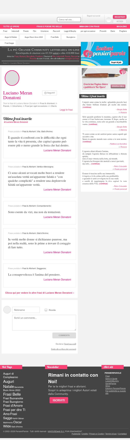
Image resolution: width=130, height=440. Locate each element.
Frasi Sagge (9, 43)
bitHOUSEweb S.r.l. (56, 431)
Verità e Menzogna (45, 166)
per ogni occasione (88, 31)
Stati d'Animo (46, 131)
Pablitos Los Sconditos (118, 144)
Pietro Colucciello (120, 166)
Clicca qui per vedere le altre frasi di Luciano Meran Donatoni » (39, 292)
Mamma (124, 130)
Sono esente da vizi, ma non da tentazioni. (34, 212)
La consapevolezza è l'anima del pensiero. (34, 274)
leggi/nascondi (70, 344)
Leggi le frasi (66, 109)
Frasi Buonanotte (13, 398)
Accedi (120, 21)
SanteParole (110, 383)
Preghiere (123, 31)
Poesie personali (120, 169)
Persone (123, 112)
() (104, 104)
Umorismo (45, 31)
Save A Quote (111, 378)
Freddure (39, 56)
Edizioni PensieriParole (115, 388)
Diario (112, 31)
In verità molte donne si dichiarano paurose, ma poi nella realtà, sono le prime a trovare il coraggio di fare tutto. (39, 243)
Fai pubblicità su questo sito (115, 392)
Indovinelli (15, 31)
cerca (71, 19)
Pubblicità (76, 433)
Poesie (26, 31)
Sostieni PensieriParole (104, 54)
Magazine (122, 26)
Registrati (120, 17)
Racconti (56, 31)
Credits (85, 433)
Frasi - (21, 18)
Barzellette (30, 56)
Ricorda (52, 310)
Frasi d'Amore (13, 405)
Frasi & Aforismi (47, 103)
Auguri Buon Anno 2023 (34, 37)
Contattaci (122, 433)
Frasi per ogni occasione (36, 106)
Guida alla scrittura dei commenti (63, 349)
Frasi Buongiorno (13, 402)
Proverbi (103, 31)
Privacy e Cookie (96, 433)
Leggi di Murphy (70, 31)
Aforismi (22, 56)
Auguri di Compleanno (10, 375)
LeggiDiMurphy (112, 381)
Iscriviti (59, 400)
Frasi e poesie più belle (49, 26)
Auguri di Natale (11, 37)
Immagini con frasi (89, 26)
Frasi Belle (55, 37)
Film (34, 31)
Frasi (5, 31)
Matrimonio (8, 422)
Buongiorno (71, 37)
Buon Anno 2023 (11, 390)
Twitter (93, 19)
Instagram (99, 19)
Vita (38, 131)
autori (56, 52)
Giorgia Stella (122, 109)
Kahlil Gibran (18, 418)
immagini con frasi (72, 58)
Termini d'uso (111, 433)
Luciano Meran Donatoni (57, 150)
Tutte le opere (11, 26)
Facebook (87, 19)
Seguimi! (51, 92)
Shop (107, 386)
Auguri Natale (8, 383)
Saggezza (41, 268)
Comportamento (44, 205)
